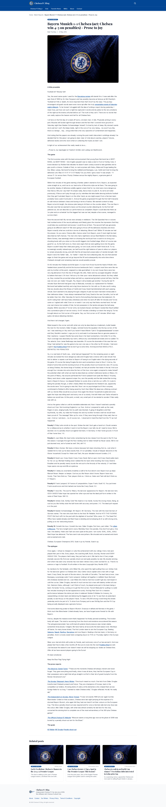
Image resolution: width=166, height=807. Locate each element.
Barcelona (70, 632)
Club (46, 9)
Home (31, 15)
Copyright (77, 798)
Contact (79, 9)
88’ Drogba (59, 730)
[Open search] (135, 3)
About (72, 9)
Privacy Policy (54, 798)
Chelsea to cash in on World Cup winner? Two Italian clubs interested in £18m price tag (119, 771)
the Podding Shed (60, 347)
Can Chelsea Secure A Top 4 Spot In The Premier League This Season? (81, 770)
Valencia (50, 632)
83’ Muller (51, 730)
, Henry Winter (60, 681)
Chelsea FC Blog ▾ (36, 9)
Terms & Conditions (66, 798)
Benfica (63, 632)
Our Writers (44, 798)
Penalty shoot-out (70, 730)
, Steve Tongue (63, 697)
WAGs (65, 9)
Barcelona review (84, 96)
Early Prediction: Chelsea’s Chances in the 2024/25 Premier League (46, 770)
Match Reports (38, 15)
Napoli (57, 632)
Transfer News (56, 9)
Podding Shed (104, 645)
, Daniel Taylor (57, 669)
